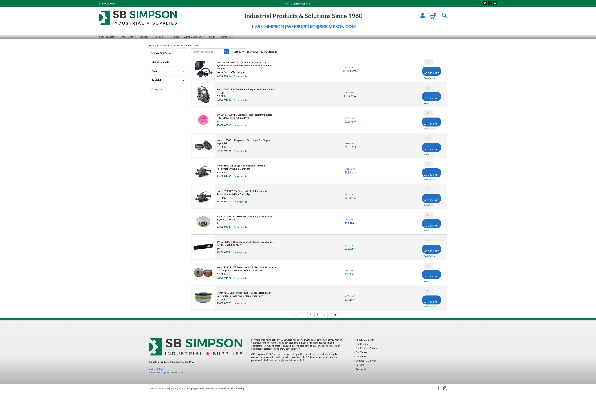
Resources (175, 37)
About (211, 37)
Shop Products (106, 37)
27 (335, 315)
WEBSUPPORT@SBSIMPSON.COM (166, 372)
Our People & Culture (367, 348)
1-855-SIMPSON (157, 368)
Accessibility (362, 369)
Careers (360, 364)
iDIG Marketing (236, 388)
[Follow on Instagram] (485, 3)
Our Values (361, 352)
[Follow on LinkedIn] (495, 3)
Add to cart (431, 73)
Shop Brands (126, 37)
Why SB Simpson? (193, 37)
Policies (210, 388)
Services (144, 37)
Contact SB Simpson (366, 360)
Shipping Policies (195, 388)
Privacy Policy (177, 388)
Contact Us (227, 37)
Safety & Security (166, 45)
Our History (362, 343)
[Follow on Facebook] (490, 3)
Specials (159, 37)
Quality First (362, 356)
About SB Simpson (365, 339)
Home (152, 45)
